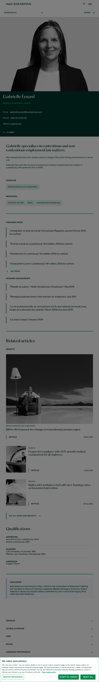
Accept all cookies (69, 677)
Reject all (88, 677)
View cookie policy (49, 672)
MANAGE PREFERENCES (13, 677)
